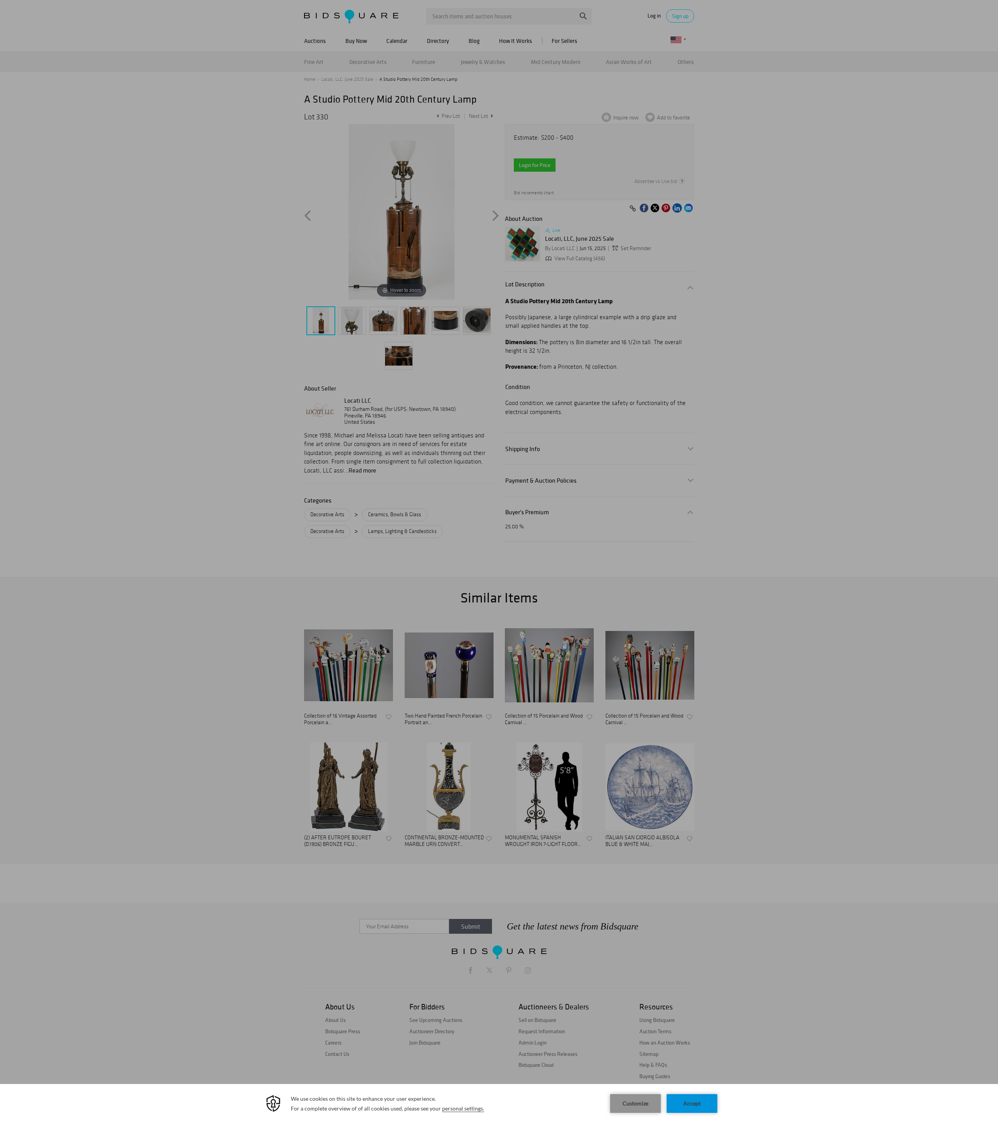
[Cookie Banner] (499, 1103)
